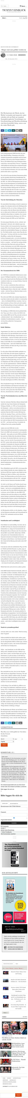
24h (3, 968)
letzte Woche (9, 968)
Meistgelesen (8, 963)
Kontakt (9, 1078)
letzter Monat (18, 968)
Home (4, 1078)
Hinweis (3, 781)
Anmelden (5, 803)
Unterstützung (17, 1078)
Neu (17, 963)
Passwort (3, 812)
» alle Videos (24, 1016)
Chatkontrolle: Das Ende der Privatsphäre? (17, 1068)
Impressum (5, 1080)
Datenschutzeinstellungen (9, 1081)
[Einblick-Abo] (14, 893)
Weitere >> (6, 1012)
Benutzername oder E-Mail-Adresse (11, 806)
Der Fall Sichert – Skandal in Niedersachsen (18, 1060)
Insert (18, 1095)
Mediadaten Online (7, 1083)
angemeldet (10, 784)
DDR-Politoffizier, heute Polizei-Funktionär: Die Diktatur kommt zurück (17, 1045)
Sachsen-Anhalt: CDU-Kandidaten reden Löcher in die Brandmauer (18, 989)
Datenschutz (13, 1080)
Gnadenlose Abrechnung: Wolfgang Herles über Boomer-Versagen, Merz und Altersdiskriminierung (18, 1054)
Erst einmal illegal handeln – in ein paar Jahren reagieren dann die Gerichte (18, 1006)
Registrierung (14, 803)
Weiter (4, 745)
